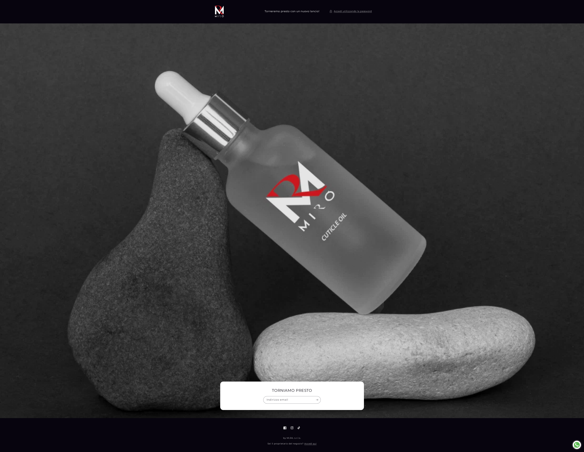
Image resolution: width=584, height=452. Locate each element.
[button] (350, 11)
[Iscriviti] (317, 400)
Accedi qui (310, 443)
